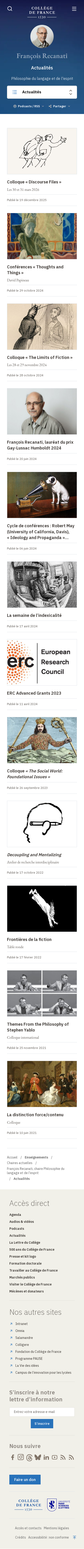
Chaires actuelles (19, 1163)
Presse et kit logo (22, 1256)
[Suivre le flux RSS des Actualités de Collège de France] (63, 1457)
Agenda (15, 1215)
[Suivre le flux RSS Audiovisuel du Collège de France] (71, 1457)
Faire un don (25, 1479)
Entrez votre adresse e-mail (34, 1412)
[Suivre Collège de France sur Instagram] (21, 1457)
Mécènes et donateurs (26, 1291)
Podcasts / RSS (29, 106)
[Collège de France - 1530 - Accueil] (42, 12)
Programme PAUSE (29, 1359)
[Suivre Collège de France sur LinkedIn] (46, 1457)
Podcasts (16, 1229)
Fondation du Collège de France (38, 1352)
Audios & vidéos (21, 1222)
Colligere (22, 1345)
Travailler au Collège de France (33, 1270)
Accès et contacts (28, 1528)
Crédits (20, 1537)
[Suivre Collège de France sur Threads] (29, 1457)
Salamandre (24, 1338)
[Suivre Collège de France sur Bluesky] (38, 1457)
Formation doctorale (25, 1263)
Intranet (21, 1324)
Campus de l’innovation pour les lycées (43, 1372)
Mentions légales (56, 1528)
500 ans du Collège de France (31, 1249)
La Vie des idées (27, 1366)
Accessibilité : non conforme (48, 1537)
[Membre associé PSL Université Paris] (58, 1505)
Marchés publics (22, 1277)
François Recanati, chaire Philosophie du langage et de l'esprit (35, 1171)
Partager (59, 106)
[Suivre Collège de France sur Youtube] (54, 1457)
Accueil (12, 1157)
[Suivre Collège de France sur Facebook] (12, 1457)
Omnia (19, 1331)
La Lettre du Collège (24, 1242)
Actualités (31, 91)
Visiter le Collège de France (30, 1284)
